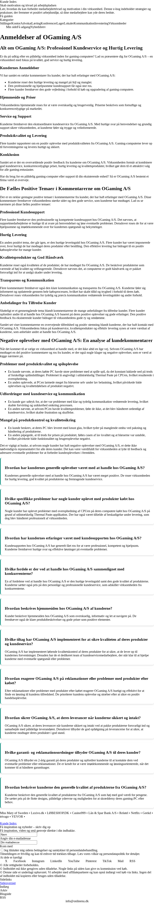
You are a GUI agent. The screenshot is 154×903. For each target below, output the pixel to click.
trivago (4, 816)
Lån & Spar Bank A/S (102, 813)
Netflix (135, 813)
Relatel (123, 813)
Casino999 (79, 813)
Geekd (147, 813)
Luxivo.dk (37, 813)
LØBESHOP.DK (58, 813)
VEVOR (18, 816)
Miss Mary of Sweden (14, 813)
